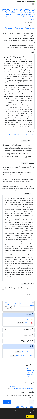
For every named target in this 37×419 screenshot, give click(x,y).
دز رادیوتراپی (26, 134)
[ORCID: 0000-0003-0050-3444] (5, 28)
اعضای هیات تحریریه (28, 372)
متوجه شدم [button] (30, 416)
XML (28, 319)
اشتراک (7, 402)
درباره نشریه (30, 370)
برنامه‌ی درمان (17, 134)
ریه (33, 134)
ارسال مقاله (30, 374)
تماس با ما (31, 376)
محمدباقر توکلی (30, 28)
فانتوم (9, 134)
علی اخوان (9, 28)
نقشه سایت (30, 378)
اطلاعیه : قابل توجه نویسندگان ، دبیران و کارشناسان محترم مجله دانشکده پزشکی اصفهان (20, 387)
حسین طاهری (19, 28)
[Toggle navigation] (19, 4)
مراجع (29, 293)
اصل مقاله (24, 322)
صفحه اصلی (30, 367)
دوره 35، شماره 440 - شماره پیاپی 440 (10, 303)
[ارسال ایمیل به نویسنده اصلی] (15, 28)
